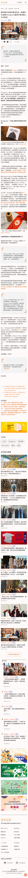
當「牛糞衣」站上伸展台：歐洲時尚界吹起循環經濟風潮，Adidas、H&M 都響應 (13, 573)
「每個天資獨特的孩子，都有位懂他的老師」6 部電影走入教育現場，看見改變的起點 (14, 696)
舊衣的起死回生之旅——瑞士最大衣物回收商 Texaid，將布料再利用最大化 (13, 472)
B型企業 (20, 441)
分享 (2, 41)
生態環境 (10, 8)
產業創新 (12, 677)
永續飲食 (12, 734)
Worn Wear (5, 445)
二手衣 (4, 441)
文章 (6, 8)
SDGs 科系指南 (5, 852)
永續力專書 (17, 837)
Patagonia (22, 144)
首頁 (2, 8)
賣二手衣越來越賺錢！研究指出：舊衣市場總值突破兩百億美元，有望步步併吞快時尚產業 (13, 524)
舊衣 (13, 445)
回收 (19, 445)
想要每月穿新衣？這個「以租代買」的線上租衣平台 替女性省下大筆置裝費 (13, 622)
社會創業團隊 (4, 846)
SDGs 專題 (17, 835)
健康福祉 (6, 677)
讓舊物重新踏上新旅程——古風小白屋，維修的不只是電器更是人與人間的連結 (14, 723)
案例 (14, 469)
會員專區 (19, 2)
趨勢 (9, 20)
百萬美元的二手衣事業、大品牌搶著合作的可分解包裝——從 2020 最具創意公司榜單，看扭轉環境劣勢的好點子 (13, 498)
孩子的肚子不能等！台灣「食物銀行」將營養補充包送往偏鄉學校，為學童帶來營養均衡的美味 (15, 738)
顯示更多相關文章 (14, 654)
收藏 (15, 41)
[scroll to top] (25, 874)
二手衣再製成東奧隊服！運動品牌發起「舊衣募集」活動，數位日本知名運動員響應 (13, 549)
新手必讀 (16, 831)
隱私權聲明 (14, 869)
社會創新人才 (4, 849)
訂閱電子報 (17, 849)
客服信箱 (16, 846)
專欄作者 (3, 835)
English (3, 837)
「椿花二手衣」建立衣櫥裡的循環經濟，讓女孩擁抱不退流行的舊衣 (13, 598)
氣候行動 (16, 8)
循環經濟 (12, 719)
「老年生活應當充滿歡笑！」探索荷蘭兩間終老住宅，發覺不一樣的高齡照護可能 (14, 681)
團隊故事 (3, 831)
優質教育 (6, 692)
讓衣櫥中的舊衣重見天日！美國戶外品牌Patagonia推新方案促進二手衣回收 (13, 646)
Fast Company (5, 232)
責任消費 (6, 706)
